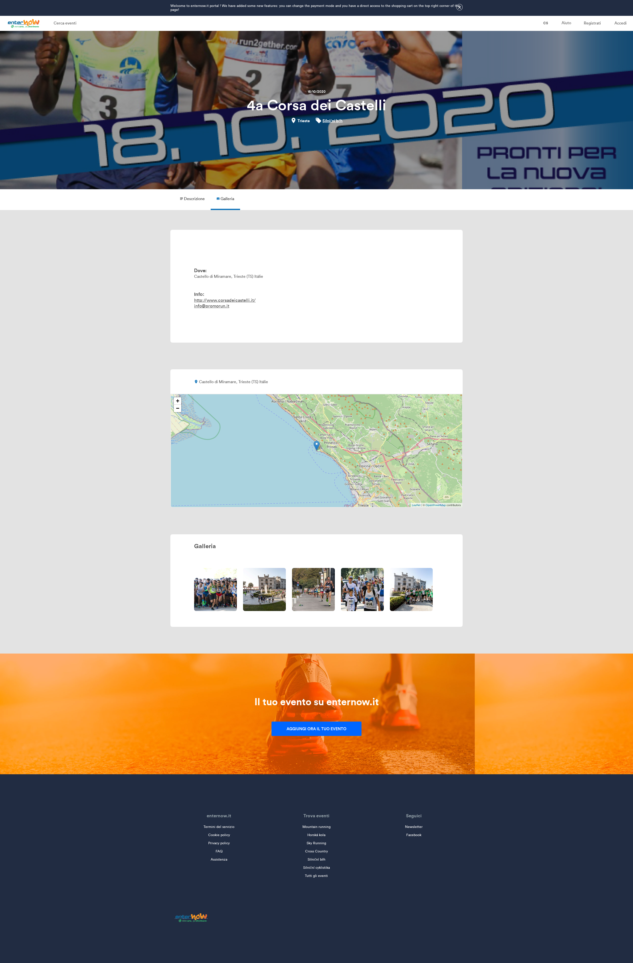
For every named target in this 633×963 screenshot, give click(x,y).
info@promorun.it (211, 306)
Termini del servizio (218, 827)
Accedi (620, 23)
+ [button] (177, 401)
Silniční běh (332, 120)
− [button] (177, 408)
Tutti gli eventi (316, 876)
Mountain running (316, 827)
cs (545, 23)
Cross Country (316, 851)
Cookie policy (219, 835)
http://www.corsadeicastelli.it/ (225, 300)
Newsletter (414, 827)
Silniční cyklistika (316, 868)
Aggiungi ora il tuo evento (316, 728)
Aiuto (566, 23)
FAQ (219, 851)
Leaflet (416, 505)
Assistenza (219, 859)
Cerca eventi (65, 23)
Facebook (413, 835)
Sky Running (316, 843)
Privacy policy (219, 843)
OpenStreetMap (436, 505)
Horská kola (316, 835)
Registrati (592, 23)
